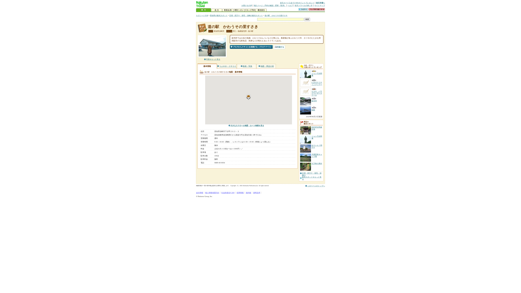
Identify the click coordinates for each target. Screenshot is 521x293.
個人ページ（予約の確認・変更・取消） (270, 5)
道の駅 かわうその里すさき (276, 16)
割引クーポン (239, 10)
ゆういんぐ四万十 (317, 146)
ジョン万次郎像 (317, 137)
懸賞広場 (227, 10)
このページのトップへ (316, 186)
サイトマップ (319, 5)
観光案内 (261, 10)
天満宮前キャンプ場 (317, 155)
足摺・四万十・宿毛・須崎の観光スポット (246, 16)
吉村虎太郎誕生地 (317, 128)
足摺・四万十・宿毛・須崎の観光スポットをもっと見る (311, 176)
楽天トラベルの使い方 (303, 5)
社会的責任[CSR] (228, 193)
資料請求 (256, 193)
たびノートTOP (202, 16)
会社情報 (199, 193)
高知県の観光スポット (219, 16)
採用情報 (240, 193)
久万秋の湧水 (317, 164)
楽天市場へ (320, 3)
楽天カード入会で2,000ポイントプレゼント (297, 3)
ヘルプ (290, 5)
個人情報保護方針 (212, 193)
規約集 (248, 193)
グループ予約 (250, 10)
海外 (216, 10)
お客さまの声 (247, 5)
